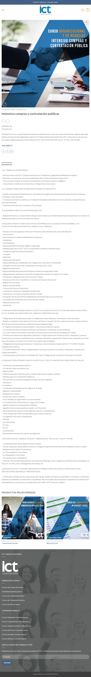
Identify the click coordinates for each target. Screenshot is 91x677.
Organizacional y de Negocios (14, 109)
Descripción (7, 165)
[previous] (1, 522)
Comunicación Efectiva (10, 543)
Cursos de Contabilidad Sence (13, 596)
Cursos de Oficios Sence (11, 604)
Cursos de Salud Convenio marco (14, 634)
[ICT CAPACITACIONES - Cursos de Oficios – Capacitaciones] (45, 10)
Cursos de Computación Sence (13, 600)
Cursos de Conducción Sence (12, 587)
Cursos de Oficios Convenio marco (15, 630)
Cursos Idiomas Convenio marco (14, 639)
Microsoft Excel (52, 543)
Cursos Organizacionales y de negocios (16, 626)
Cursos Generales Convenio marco (15, 617)
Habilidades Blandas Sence (12, 591)
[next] (89, 522)
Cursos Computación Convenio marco (16, 621)
